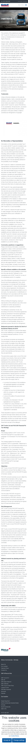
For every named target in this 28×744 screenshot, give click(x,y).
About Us (3, 664)
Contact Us (4, 670)
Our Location (4, 666)
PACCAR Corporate (6, 689)
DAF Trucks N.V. (5, 677)
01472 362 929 (6, 1)
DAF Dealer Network (6, 681)
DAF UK (3, 679)
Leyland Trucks (5, 687)
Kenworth (3, 691)
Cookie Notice (15, 736)
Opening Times (5, 668)
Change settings (18, 740)
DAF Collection (25, 1)
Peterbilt (3, 693)
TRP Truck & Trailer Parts (7, 685)
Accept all (7, 740)
